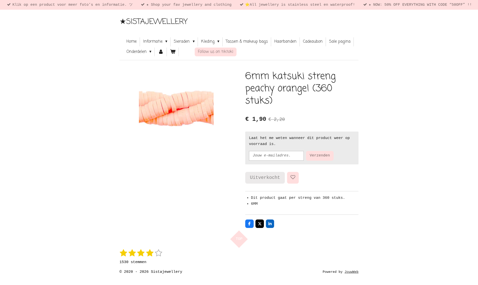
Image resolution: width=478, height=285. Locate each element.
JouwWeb (351, 272)
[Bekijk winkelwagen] (173, 52)
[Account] (161, 52)
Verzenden (320, 155)
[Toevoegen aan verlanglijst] (293, 178)
